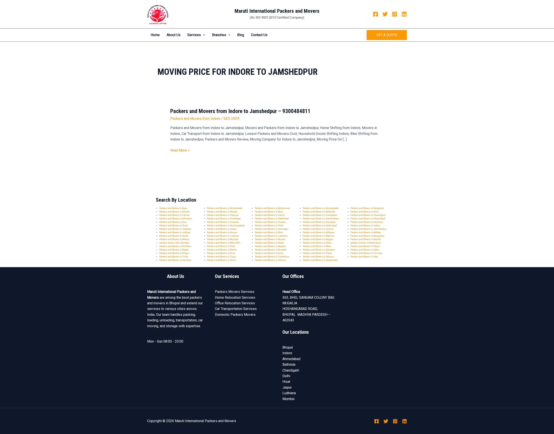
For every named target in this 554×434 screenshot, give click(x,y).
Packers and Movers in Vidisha (270, 260)
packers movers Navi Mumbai (174, 243)
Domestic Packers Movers (235, 315)
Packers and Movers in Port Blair (175, 246)
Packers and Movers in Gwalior (270, 222)
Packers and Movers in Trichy (173, 256)
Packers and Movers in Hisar (173, 225)
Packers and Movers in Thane (317, 253)
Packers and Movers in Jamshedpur (369, 229)
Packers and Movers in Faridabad (224, 218)
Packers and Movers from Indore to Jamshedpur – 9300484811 (240, 111)
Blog (240, 35)
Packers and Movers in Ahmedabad (224, 208)
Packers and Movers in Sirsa (221, 253)
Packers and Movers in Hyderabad (320, 225)
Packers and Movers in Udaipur (318, 256)
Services (194, 35)
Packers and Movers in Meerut (174, 239)
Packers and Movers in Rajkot (173, 250)
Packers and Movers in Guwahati (319, 222)
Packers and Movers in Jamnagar (271, 229)
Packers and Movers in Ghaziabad (368, 218)
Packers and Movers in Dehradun (175, 218)
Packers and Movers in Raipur (365, 246)
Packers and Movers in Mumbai (222, 239)
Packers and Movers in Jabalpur (175, 229)
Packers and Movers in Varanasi (175, 260)
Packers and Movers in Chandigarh (368, 215)
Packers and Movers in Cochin (270, 215)
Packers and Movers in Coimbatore (320, 215)
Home (155, 35)
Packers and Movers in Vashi (221, 260)
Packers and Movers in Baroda (174, 212)
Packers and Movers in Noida (269, 243)
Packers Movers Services (234, 292)
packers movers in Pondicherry (366, 243)
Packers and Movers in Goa (172, 222)
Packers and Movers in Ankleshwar (272, 208)
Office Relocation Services (235, 303)
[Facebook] (375, 14)
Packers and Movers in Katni (269, 232)
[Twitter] (385, 14)
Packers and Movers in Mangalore (367, 236)
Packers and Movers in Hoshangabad (226, 225)
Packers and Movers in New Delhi (223, 243)
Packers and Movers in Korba (173, 236)
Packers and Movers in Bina (364, 212)
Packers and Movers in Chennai (222, 215)
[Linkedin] (404, 14)
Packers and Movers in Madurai (318, 236)
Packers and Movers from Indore (195, 118)
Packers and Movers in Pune (221, 246)
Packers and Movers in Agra (173, 208)
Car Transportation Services (236, 309)
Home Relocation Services (235, 297)
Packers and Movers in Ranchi (222, 250)
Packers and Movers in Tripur (221, 256)
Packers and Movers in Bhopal (222, 212)
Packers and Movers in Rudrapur (319, 250)
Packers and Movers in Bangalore (367, 208)
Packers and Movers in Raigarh (270, 246)
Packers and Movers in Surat (269, 253)
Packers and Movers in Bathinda (319, 212)
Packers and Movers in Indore (365, 225)
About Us (173, 35)
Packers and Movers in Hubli (269, 225)
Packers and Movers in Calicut (174, 215)
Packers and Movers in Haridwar (367, 222)
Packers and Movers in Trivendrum (272, 256)
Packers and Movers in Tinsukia (366, 253)
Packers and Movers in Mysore (270, 239)
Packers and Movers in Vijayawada (320, 260)
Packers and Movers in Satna (365, 250)
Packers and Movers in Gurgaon (223, 222)
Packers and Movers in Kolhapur (319, 232)
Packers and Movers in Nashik (366, 239)
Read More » (180, 150)
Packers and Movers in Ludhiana (271, 236)
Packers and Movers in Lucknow (223, 236)
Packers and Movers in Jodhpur (175, 232)
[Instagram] (394, 14)
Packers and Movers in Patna (317, 243)
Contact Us (259, 35)
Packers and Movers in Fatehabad (272, 218)
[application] (203, 35)
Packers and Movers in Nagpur (318, 239)
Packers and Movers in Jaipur (222, 229)
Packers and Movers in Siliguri (174, 253)
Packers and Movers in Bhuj (269, 212)
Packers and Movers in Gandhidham (321, 218)
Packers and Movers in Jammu (318, 229)
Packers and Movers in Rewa (317, 246)
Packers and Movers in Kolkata (366, 232)
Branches (219, 35)
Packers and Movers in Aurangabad (320, 208)
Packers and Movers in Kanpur (222, 232)
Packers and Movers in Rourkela (271, 250)
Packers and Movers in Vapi (364, 256)
